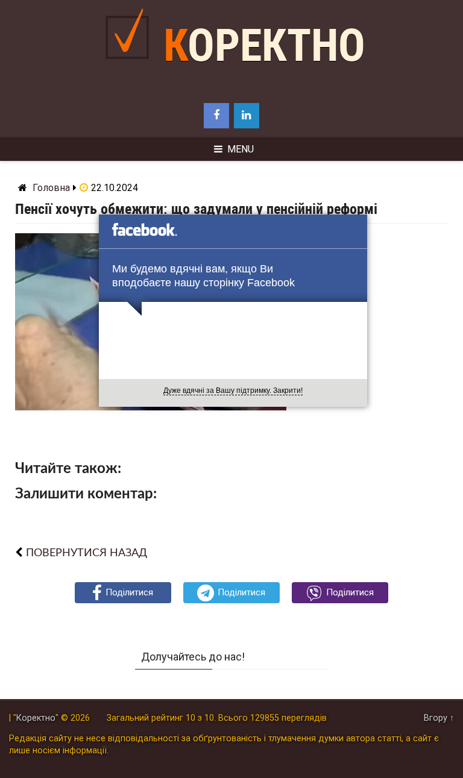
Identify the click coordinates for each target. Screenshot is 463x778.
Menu (240, 149)
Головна (51, 187)
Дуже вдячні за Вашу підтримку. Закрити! (233, 390)
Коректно (264, 45)
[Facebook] (216, 115)
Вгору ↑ (439, 718)
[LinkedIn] (246, 115)
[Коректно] (130, 68)
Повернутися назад (86, 553)
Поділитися (129, 592)
